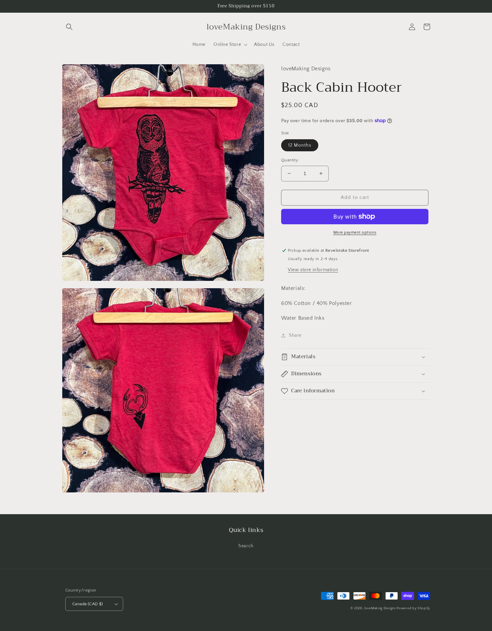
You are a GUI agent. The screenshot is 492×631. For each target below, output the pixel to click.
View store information (313, 269)
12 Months (299, 145)
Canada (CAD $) (87, 604)
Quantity (289, 160)
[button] (69, 26)
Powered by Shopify (413, 608)
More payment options (355, 232)
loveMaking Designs (380, 608)
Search (246, 546)
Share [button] (295, 335)
